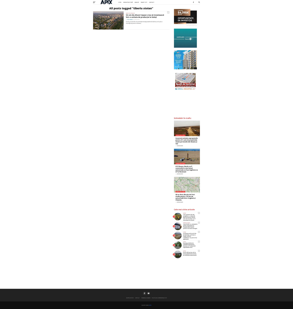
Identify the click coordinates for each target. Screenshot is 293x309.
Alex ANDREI (130, 19)
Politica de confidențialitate (159, 298)
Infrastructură (128, 2)
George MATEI (180, 145)
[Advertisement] (187, 104)
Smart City (144, 2)
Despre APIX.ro (130, 298)
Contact (151, 2)
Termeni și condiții (145, 298)
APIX (150, 305)
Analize (137, 2)
